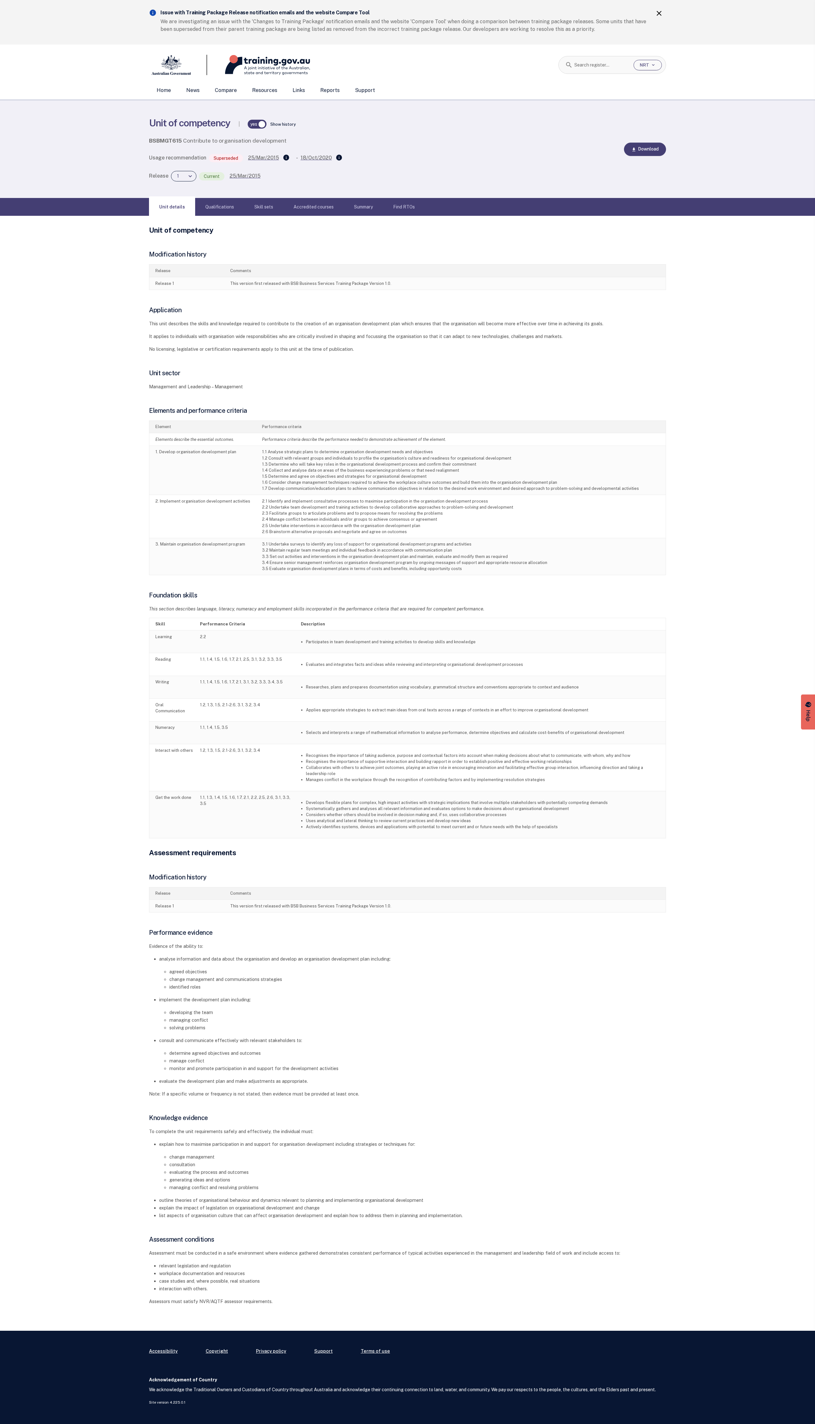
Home (164, 90)
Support (365, 90)
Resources (264, 90)
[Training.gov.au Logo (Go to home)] (258, 65)
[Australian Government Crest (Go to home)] (178, 65)
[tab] (172, 207)
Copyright (217, 1351)
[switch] (257, 124)
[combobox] (601, 64)
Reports (330, 90)
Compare (226, 90)
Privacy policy (271, 1351)
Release (158, 176)
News (193, 90)
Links (299, 90)
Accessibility (163, 1351)
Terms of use (375, 1351)
